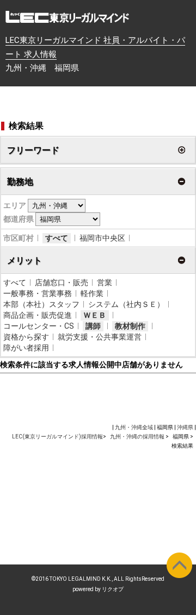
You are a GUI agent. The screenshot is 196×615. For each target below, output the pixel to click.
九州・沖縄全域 (134, 427)
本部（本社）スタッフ (41, 304)
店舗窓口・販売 (61, 282)
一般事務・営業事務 (37, 293)
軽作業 (92, 293)
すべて (56, 238)
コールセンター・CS (38, 326)
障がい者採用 (26, 347)
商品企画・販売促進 (37, 315)
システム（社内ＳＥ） (126, 304)
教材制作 (130, 326)
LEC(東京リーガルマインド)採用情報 (57, 437)
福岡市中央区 (102, 238)
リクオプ (113, 589)
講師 (93, 326)
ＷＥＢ (94, 315)
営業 (104, 282)
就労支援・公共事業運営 (100, 336)
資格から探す (26, 336)
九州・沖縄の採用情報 (138, 437)
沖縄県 (185, 427)
